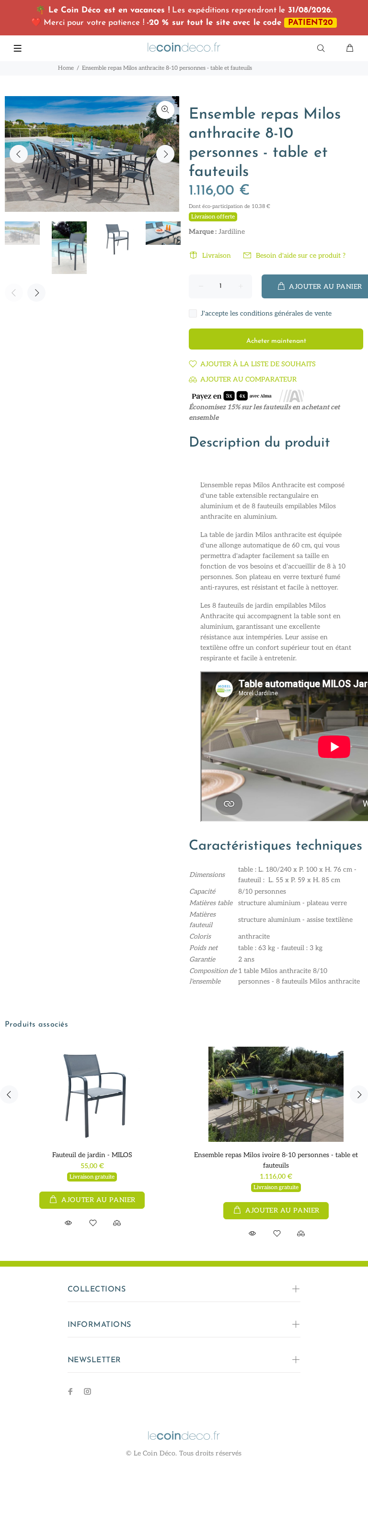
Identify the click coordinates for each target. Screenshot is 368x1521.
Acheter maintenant (276, 341)
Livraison (216, 256)
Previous (19, 154)
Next (165, 154)
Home (66, 68)
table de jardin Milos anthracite (257, 535)
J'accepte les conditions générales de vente (266, 313)
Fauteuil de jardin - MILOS (92, 1155)
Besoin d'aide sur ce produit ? (300, 256)
